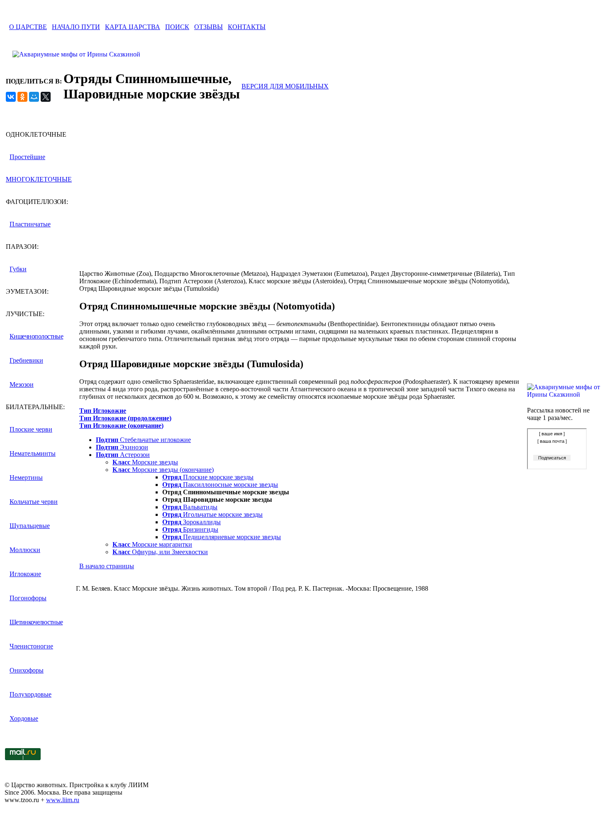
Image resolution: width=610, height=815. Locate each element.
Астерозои (123, 454)
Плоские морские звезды (208, 477)
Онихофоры (27, 670)
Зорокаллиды (191, 521)
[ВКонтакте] (11, 97)
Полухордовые (30, 694)
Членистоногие (31, 646)
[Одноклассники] (22, 97)
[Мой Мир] (34, 97)
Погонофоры (28, 597)
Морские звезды (145, 462)
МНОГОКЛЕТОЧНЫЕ (39, 179)
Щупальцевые (30, 525)
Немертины (26, 477)
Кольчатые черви (34, 501)
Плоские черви (31, 429)
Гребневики (26, 360)
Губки (18, 268)
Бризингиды (190, 529)
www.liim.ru (62, 799)
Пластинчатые (30, 224)
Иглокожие (25, 573)
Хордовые (24, 718)
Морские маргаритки (152, 544)
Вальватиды (189, 507)
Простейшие (27, 156)
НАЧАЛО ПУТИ (76, 26)
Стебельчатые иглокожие (143, 439)
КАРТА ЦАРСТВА (132, 26)
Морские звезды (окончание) (163, 469)
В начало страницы (106, 566)
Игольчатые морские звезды (212, 514)
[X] (46, 97)
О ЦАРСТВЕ (28, 26)
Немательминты (33, 453)
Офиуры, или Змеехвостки (160, 551)
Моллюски (25, 549)
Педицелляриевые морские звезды (221, 536)
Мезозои (22, 384)
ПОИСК (177, 26)
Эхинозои (122, 447)
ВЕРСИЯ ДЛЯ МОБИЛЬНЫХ (285, 86)
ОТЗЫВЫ (208, 26)
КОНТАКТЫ (247, 26)
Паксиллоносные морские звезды (220, 484)
